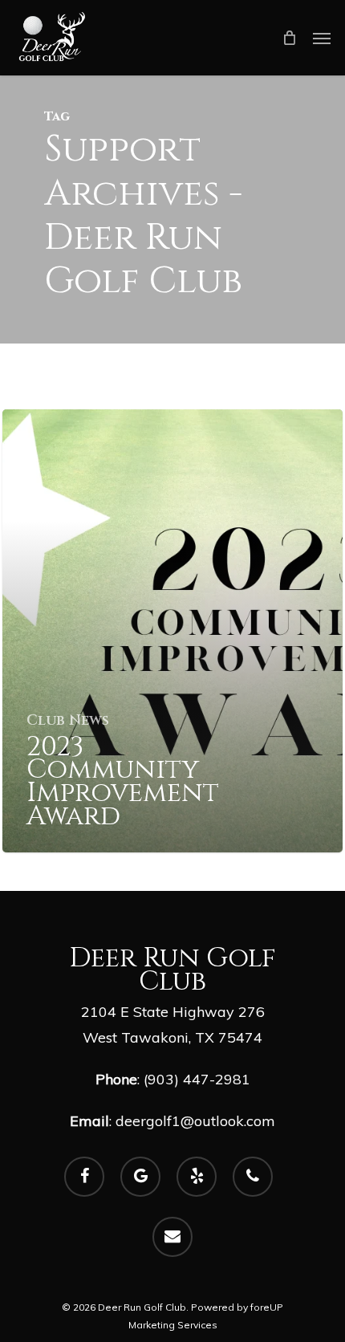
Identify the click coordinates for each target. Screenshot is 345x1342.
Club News (67, 721)
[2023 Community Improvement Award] (172, 630)
